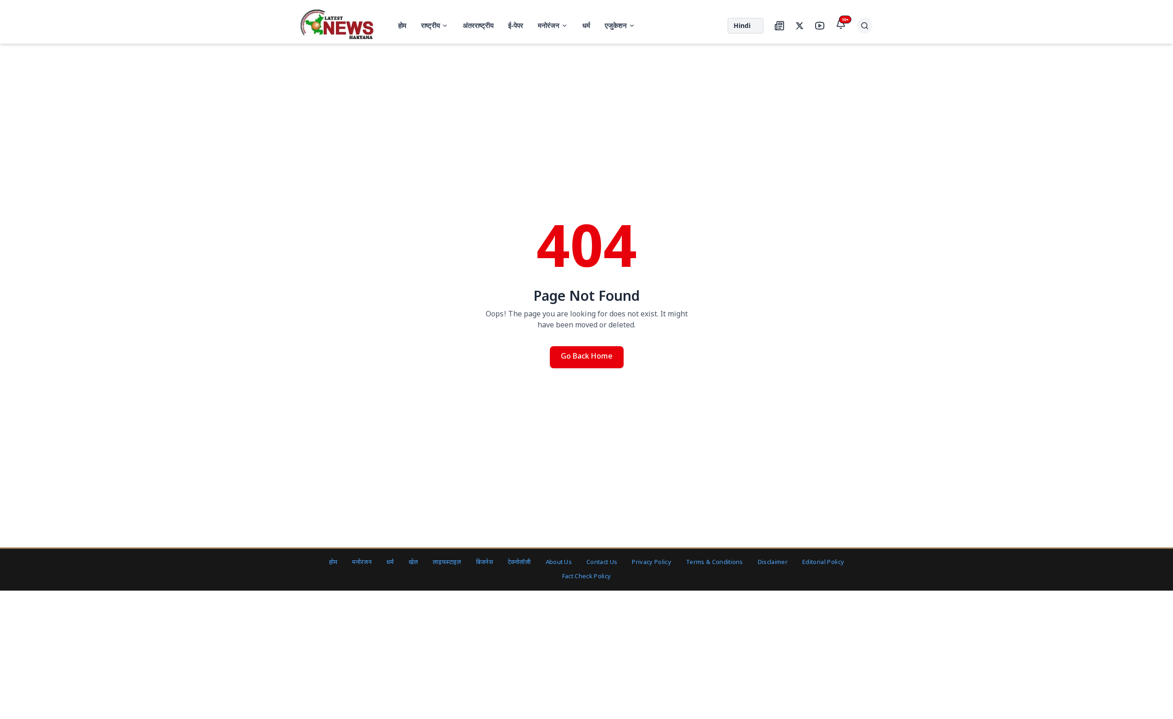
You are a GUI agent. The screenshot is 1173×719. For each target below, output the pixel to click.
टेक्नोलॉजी (519, 562)
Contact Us (601, 562)
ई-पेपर (515, 25)
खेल (413, 562)
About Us (559, 562)
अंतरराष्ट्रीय (478, 25)
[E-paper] (779, 26)
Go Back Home (587, 357)
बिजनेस (484, 562)
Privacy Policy (651, 562)
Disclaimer (773, 562)
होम (402, 25)
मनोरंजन (548, 25)
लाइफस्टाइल (447, 562)
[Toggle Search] (864, 25)
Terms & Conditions (714, 562)
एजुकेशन (616, 25)
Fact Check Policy (586, 577)
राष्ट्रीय (430, 25)
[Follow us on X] (799, 26)
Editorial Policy (823, 562)
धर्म (586, 25)
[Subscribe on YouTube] (820, 26)
